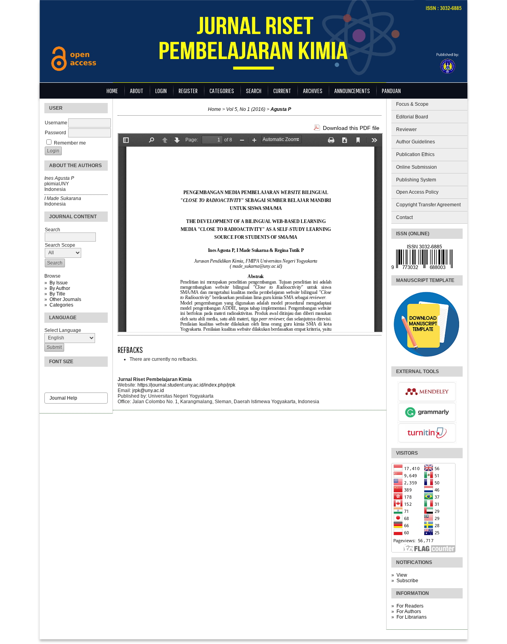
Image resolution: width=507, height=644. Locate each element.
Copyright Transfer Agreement (428, 205)
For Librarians (411, 617)
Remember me (70, 143)
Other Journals (65, 299)
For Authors (408, 611)
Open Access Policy (417, 192)
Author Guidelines (415, 142)
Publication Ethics (415, 154)
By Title (57, 294)
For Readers (409, 606)
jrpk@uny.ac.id (148, 390)
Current (282, 90)
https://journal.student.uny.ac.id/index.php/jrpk (186, 385)
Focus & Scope (412, 104)
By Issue (59, 283)
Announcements (352, 90)
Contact (404, 217)
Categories (61, 305)
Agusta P (281, 109)
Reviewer (406, 129)
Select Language (62, 330)
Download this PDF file (351, 128)
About (136, 90)
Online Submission (416, 167)
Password (55, 132)
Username (56, 123)
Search (253, 90)
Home (112, 90)
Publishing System (416, 180)
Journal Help (63, 398)
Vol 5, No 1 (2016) (245, 109)
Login (161, 90)
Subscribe (407, 580)
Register (188, 90)
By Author (60, 288)
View (401, 575)
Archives (312, 90)
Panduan (391, 90)
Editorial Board (412, 117)
